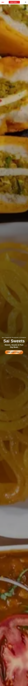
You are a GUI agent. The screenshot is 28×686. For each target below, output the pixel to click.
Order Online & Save (14, 352)
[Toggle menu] (25, 2)
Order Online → (14, 2)
